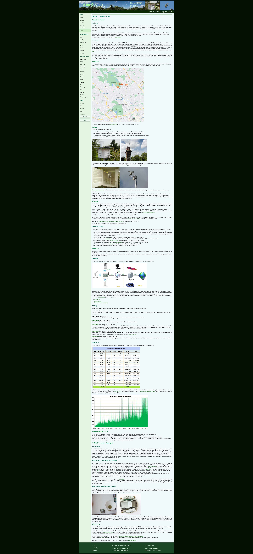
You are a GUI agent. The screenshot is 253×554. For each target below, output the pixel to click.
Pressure (82, 50)
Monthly (82, 64)
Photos (82, 103)
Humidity (82, 48)
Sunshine (82, 40)
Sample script (97, 301)
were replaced (118, 242)
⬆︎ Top (93, 545)
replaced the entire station (133, 218)
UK (84, 118)
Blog (81, 106)
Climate (82, 53)
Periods (82, 77)
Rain (81, 37)
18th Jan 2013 (117, 391)
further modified (114, 240)
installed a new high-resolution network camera (110, 221)
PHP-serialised (101, 297)
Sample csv (97, 299)
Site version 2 (95, 324)
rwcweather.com (132, 540)
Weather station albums (98, 190)
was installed (108, 239)
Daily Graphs (83, 97)
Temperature (83, 42)
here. (93, 51)
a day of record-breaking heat (147, 391)
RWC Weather (124, 550)
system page (118, 37)
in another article (103, 537)
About (81, 30)
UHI (98, 470)
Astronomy (83, 28)
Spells (82, 79)
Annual (82, 74)
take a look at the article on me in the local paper (131, 536)
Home (81, 17)
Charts (82, 94)
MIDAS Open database (148, 212)
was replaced (111, 244)
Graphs (82, 23)
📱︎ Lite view (95, 548)
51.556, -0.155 (113, 124)
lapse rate (148, 469)
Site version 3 (95, 320)
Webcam (82, 20)
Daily (81, 61)
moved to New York (108, 532)
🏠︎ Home (94, 550)
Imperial (85, 116)
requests (121, 479)
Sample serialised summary (101, 302)
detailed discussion (152, 466)
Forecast (82, 25)
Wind (81, 45)
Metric (85, 120)
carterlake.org (132, 334)
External (82, 111)
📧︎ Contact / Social (149, 545)
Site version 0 (95, 336)
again (134, 537)
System (82, 108)
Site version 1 (95, 331)
